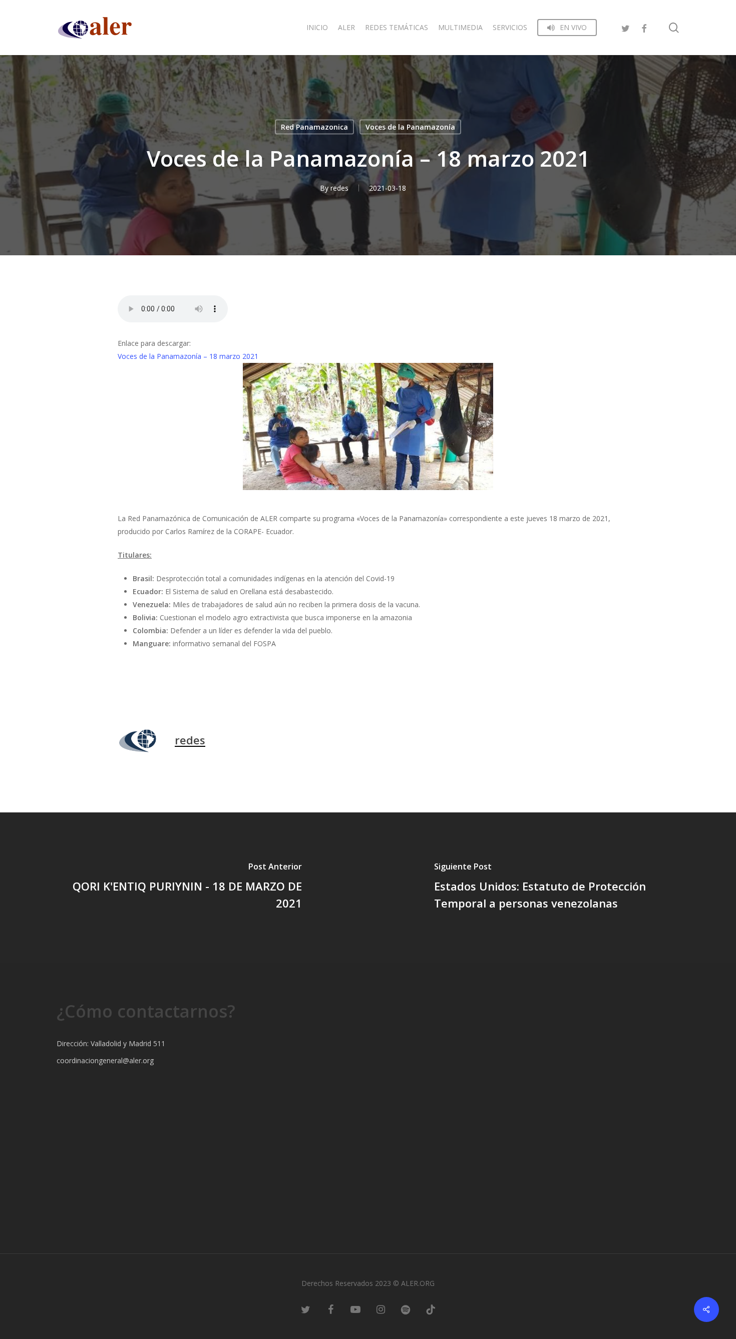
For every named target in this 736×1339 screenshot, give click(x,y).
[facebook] (644, 27)
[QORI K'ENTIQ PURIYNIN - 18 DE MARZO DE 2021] (184, 887)
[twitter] (626, 27)
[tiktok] (430, 1308)
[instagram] (380, 1308)
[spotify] (405, 1308)
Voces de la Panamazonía (410, 127)
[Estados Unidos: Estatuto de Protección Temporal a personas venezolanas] (552, 887)
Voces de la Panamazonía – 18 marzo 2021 (188, 356)
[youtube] (355, 1308)
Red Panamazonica (314, 127)
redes (339, 188)
